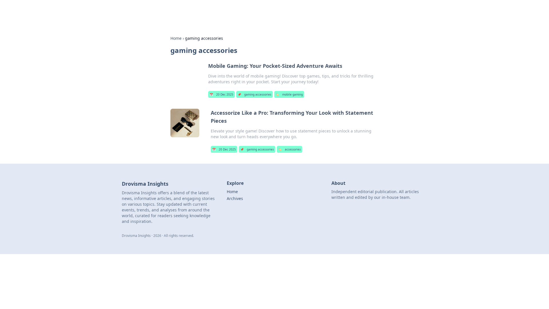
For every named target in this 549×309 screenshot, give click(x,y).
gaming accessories (254, 94)
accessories (289, 149)
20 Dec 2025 (221, 94)
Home (176, 38)
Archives (235, 198)
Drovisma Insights (187, 12)
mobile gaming (289, 94)
